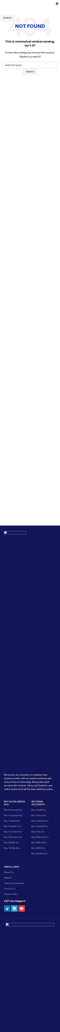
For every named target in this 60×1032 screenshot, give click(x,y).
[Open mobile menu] (4, 5)
